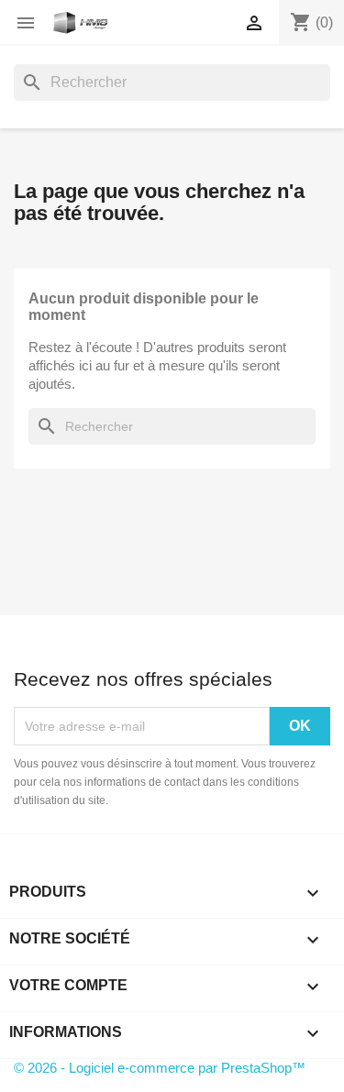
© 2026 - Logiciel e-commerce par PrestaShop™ (159, 1067)
